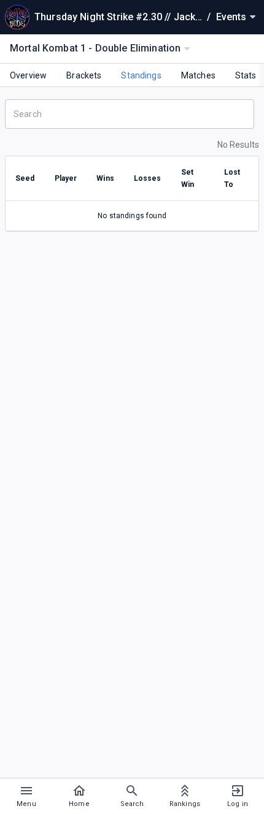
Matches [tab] (198, 75)
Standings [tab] (141, 75)
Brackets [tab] (83, 75)
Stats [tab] (246, 75)
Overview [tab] (28, 75)
